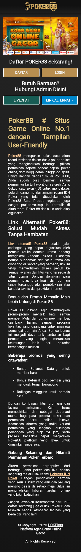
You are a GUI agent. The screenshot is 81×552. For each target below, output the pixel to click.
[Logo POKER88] (40, 7)
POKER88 (55, 525)
